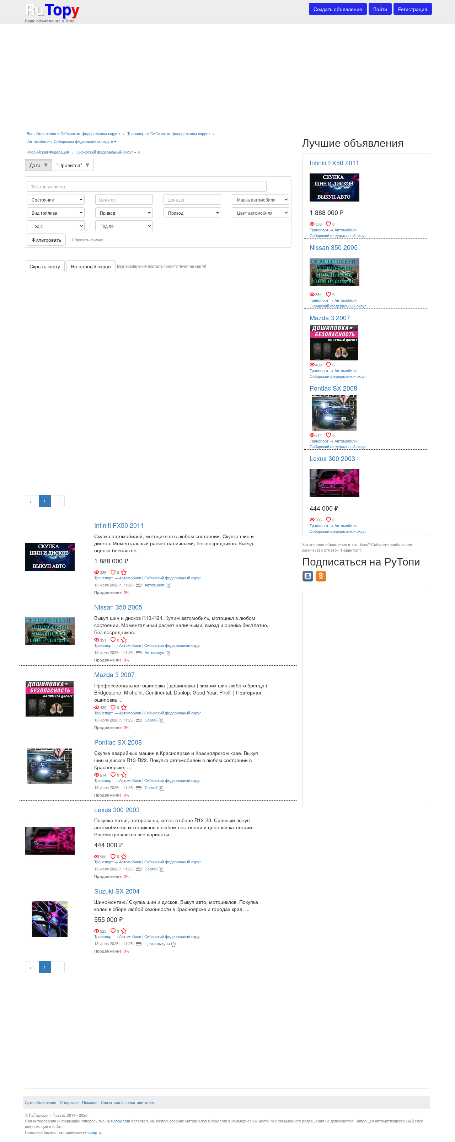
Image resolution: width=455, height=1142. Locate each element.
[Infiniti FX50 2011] (50, 555)
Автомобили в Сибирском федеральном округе (70, 141)
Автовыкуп (154, 585)
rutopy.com (120, 1121)
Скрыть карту (45, 266)
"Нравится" (69, 164)
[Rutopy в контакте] (308, 574)
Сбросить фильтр (87, 239)
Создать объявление (338, 8)
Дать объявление (40, 1102)
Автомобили (130, 577)
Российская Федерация (48, 152)
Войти (380, 8)
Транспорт (103, 577)
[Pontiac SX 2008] (50, 765)
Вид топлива (45, 213)
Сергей (151, 720)
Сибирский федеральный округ (104, 152)
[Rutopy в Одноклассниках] (321, 574)
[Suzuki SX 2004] (50, 918)
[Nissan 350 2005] (50, 630)
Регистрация (412, 8)
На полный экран (91, 266)
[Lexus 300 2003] (50, 840)
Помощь (89, 1102)
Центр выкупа (157, 943)
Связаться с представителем (127, 1102)
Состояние (43, 200)
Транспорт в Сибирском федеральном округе (168, 133)
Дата (35, 164)
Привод (108, 213)
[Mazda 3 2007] (50, 698)
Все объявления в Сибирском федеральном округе (73, 133)
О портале (69, 1102)
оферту (94, 1132)
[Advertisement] (227, 74)
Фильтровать (46, 239)
